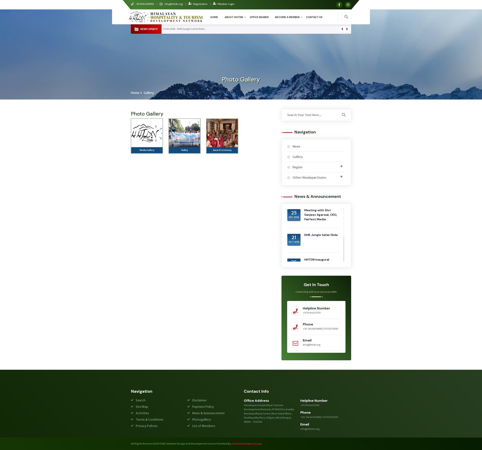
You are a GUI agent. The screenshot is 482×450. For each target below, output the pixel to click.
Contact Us (314, 17)
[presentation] (342, 29)
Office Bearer (259, 17)
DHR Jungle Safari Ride (321, 235)
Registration (200, 4)
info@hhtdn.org (174, 4)
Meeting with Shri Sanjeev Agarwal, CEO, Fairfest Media (320, 214)
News (296, 146)
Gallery (149, 93)
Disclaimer (199, 400)
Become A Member (287, 17)
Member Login (226, 4)
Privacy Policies (147, 426)
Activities (142, 413)
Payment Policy (203, 407)
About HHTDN (234, 17)
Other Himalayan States (309, 177)
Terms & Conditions (149, 419)
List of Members (203, 426)
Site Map (142, 407)
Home (214, 17)
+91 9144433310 (312, 312)
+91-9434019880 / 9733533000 (320, 328)
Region (297, 167)
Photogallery (201, 419)
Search (141, 400)
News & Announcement (208, 413)
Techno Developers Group (246, 443)
